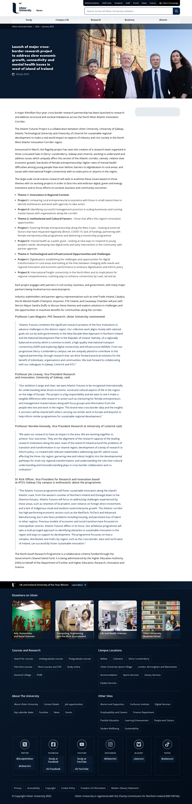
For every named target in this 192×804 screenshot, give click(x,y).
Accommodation (107, 674)
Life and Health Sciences (113, 633)
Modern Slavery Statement (125, 788)
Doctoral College (21, 674)
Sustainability (131, 727)
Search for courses (23, 658)
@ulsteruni (166, 758)
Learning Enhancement (135, 719)
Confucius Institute (138, 703)
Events (67, 711)
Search (176, 11)
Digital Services (161, 703)
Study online (72, 666)
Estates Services (107, 682)
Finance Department (142, 711)
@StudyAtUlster (24, 758)
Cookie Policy (68, 788)
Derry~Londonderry (137, 658)
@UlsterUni (23, 765)
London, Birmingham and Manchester (157, 666)
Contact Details (51, 704)
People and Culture (163, 719)
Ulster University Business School (152, 635)
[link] (31, 619)
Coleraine (117, 658)
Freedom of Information (93, 788)
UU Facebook (53, 768)
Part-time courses (22, 666)
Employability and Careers (112, 711)
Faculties (43, 712)
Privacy (18, 788)
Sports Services (130, 674)
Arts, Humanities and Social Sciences (24, 635)
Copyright (50, 788)
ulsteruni (139, 758)
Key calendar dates (23, 712)
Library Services (151, 674)
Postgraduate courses (79, 658)
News (56, 711)
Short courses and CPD (49, 666)
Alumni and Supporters (111, 703)
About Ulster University (26, 704)
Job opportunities (74, 704)
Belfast (102, 658)
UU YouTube (81, 768)
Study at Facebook (53, 760)
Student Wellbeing (108, 727)
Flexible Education (108, 719)
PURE (39, 674)
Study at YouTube (82, 760)
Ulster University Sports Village (116, 666)
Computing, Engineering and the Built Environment (71, 635)
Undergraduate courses (50, 658)
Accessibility (33, 788)
